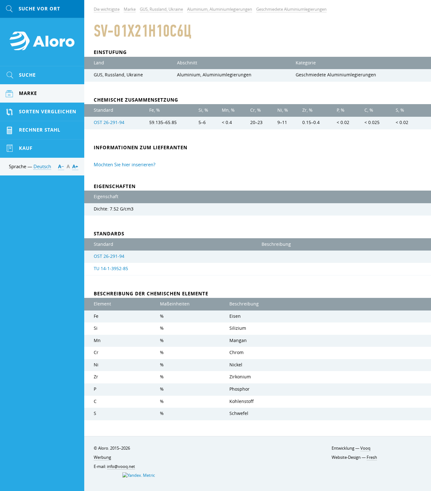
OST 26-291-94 (109, 122)
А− (61, 166)
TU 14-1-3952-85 (111, 268)
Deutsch (42, 166)
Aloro (42, 44)
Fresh (372, 457)
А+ (75, 166)
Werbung (102, 457)
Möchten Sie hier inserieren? (124, 164)
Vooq (365, 448)
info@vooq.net (121, 466)
